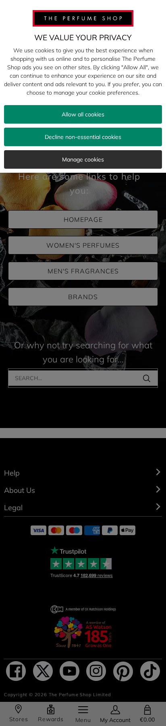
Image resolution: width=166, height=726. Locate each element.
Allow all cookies (83, 114)
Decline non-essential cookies (83, 137)
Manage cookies (83, 159)
